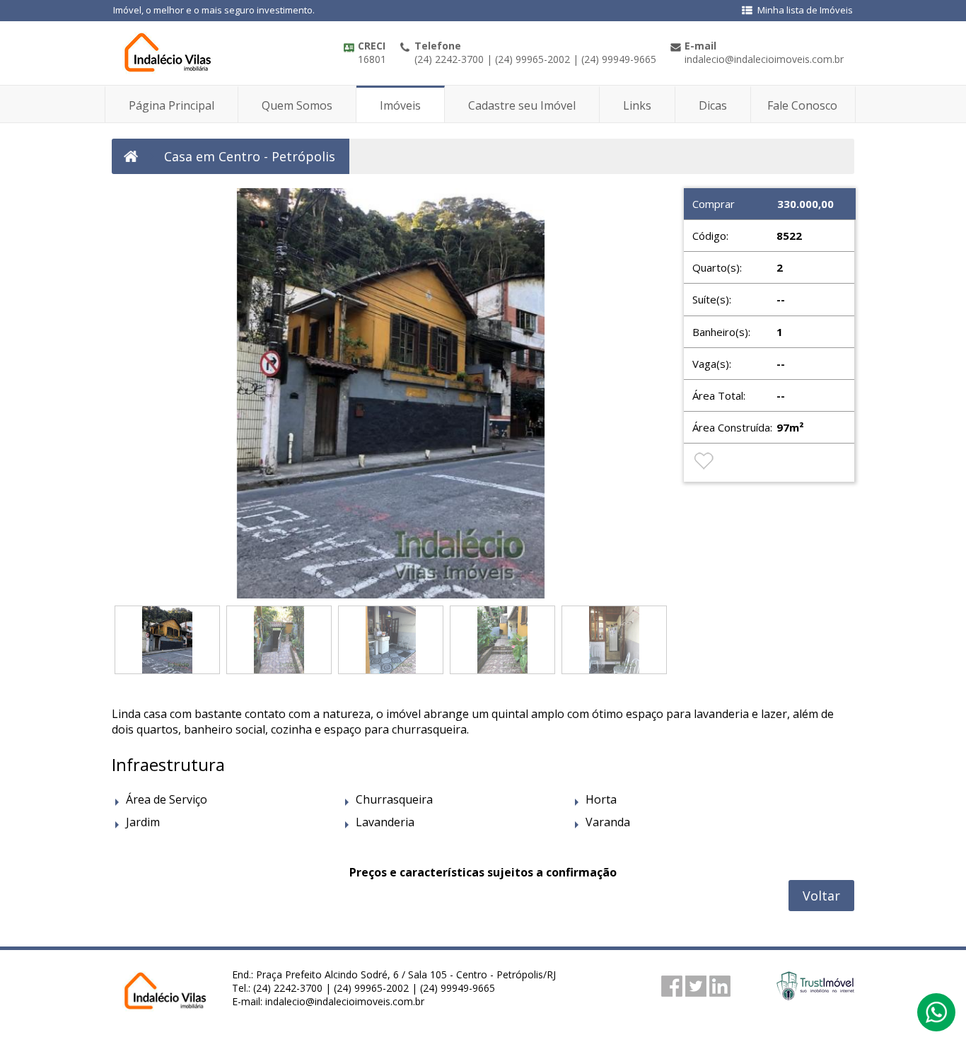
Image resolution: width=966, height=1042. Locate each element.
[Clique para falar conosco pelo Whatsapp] (936, 1018)
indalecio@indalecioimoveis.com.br (344, 1001)
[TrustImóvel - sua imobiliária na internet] (815, 996)
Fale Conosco (802, 105)
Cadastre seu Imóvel (522, 105)
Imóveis (400, 105)
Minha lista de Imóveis (805, 10)
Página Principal (171, 105)
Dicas (713, 105)
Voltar (821, 895)
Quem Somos (297, 105)
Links (637, 105)
